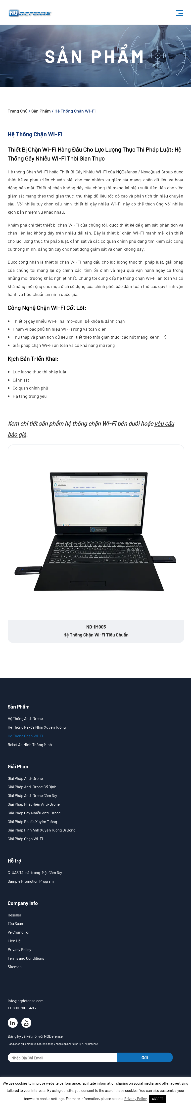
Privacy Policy (19, 949)
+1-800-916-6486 (22, 1007)
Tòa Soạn (15, 923)
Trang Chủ (18, 111)
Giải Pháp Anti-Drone (25, 778)
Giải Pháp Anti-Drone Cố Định (32, 786)
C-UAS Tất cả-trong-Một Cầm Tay (35, 872)
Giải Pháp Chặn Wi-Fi (25, 838)
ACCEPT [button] (157, 1099)
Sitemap (15, 966)
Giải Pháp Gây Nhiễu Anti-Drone (34, 812)
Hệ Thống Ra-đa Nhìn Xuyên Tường (37, 727)
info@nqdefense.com (26, 1000)
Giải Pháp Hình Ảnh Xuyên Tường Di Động (41, 830)
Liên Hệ (14, 940)
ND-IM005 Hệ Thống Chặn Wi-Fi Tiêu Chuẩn (96, 630)
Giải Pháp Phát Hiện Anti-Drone (34, 804)
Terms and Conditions (26, 958)
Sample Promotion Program (31, 881)
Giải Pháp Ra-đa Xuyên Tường (32, 821)
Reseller (14, 914)
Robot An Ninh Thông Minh (30, 744)
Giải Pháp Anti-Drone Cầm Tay (32, 795)
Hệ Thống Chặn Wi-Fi (25, 735)
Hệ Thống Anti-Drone (25, 718)
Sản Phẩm (41, 111)
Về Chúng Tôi (18, 932)
